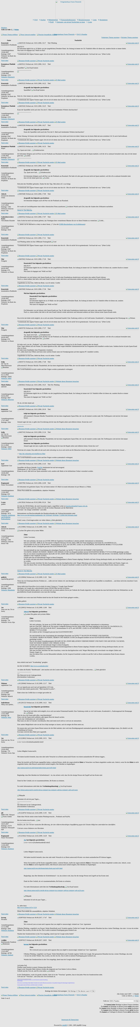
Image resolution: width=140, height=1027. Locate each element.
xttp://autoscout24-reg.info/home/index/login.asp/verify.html (36, 768)
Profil (52, 22)
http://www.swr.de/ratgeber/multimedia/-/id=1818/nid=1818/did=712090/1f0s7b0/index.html (47, 515)
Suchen (43, 20)
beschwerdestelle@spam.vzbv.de (76, 506)
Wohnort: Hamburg (7, 496)
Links (95, 20)
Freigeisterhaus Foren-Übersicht (64, 34)
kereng (26, 944)
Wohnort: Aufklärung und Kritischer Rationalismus (8, 517)
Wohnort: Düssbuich (8, 77)
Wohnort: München (7, 399)
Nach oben (4, 60)
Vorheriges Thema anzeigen (110, 37)
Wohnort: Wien (6, 717)
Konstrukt (27, 707)
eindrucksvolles (20, 426)
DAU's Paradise (82, 34)
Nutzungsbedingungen (68, 20)
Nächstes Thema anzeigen (129, 37)
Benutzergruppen (84, 20)
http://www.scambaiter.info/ (39, 666)
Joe (25, 840)
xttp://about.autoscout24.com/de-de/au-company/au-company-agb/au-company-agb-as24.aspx (47, 790)
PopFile (39, 467)
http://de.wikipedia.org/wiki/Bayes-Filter (32, 454)
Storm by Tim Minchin (24, 210)
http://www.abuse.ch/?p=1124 (27, 907)
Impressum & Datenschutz (70, 1020)
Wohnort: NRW (6, 378)
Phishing (4, 28)
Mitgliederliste (53, 20)
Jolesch (26, 611)
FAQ (36, 20)
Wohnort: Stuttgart (7, 955)
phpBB (64, 1025)
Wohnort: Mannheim (8, 590)
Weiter (16, 29)
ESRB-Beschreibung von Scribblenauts (72, 224)
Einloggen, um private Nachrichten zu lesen (71, 22)
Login (90, 22)
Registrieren (104, 20)
